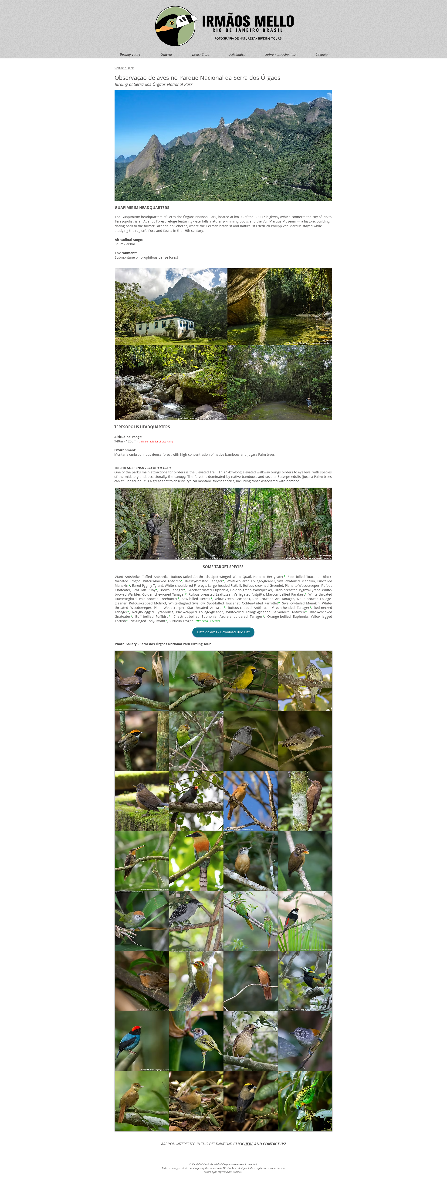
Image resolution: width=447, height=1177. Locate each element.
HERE (248, 1144)
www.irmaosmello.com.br (241, 1164)
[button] (142, 681)
